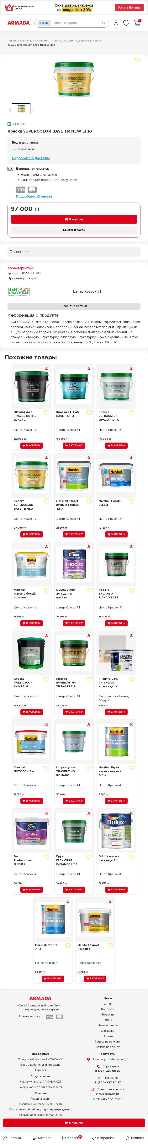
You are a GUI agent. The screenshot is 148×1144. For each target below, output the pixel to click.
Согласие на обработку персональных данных (40, 1110)
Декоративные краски (89, 41)
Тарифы (40, 1070)
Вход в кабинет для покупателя (40, 1087)
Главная (12, 41)
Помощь (107, 1020)
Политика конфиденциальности (40, 1104)
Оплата (108, 1036)
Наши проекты (108, 1025)
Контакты (107, 1009)
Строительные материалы (34, 41)
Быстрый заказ (74, 230)
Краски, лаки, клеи (63, 41)
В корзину (76, 219)
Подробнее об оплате (34, 196)
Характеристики (21, 268)
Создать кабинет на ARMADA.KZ (40, 1059)
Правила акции (40, 1099)
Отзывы (16, 251)
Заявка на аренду (108, 1047)
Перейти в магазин (74, 306)
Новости (108, 1015)
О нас (108, 1004)
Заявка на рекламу (107, 1042)
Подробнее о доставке (31, 158)
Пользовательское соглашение (40, 1115)
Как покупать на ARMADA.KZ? (40, 1082)
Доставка (107, 1031)
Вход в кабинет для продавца (40, 1065)
